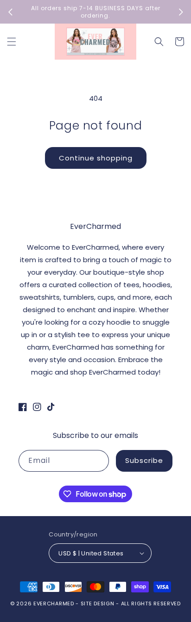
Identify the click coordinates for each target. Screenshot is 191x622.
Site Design (98, 603)
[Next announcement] (181, 12)
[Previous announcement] (10, 12)
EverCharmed (53, 603)
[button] (11, 41)
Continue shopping (96, 158)
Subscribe (144, 460)
